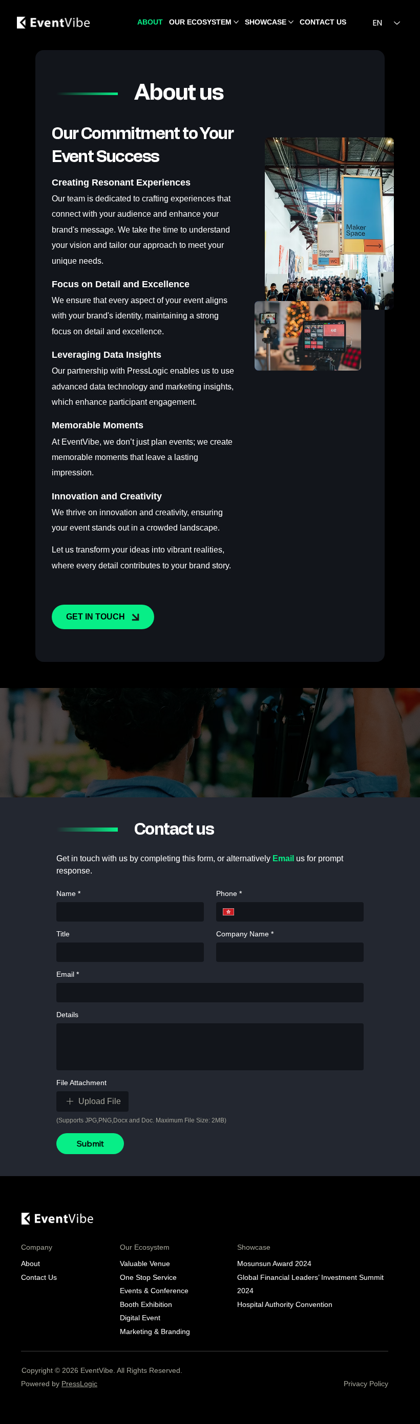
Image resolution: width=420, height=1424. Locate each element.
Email (67, 974)
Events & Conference (154, 1291)
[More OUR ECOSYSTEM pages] (236, 22)
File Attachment (81, 1082)
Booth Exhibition (146, 1304)
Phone (229, 893)
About (30, 1263)
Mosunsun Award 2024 (275, 1263)
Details (67, 1014)
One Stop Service (148, 1277)
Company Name (245, 934)
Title (63, 934)
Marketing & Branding (155, 1331)
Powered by (59, 1384)
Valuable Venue (145, 1263)
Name (68, 893)
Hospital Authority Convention (284, 1304)
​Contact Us (39, 1277)
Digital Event (144, 1318)
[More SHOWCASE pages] (290, 22)
